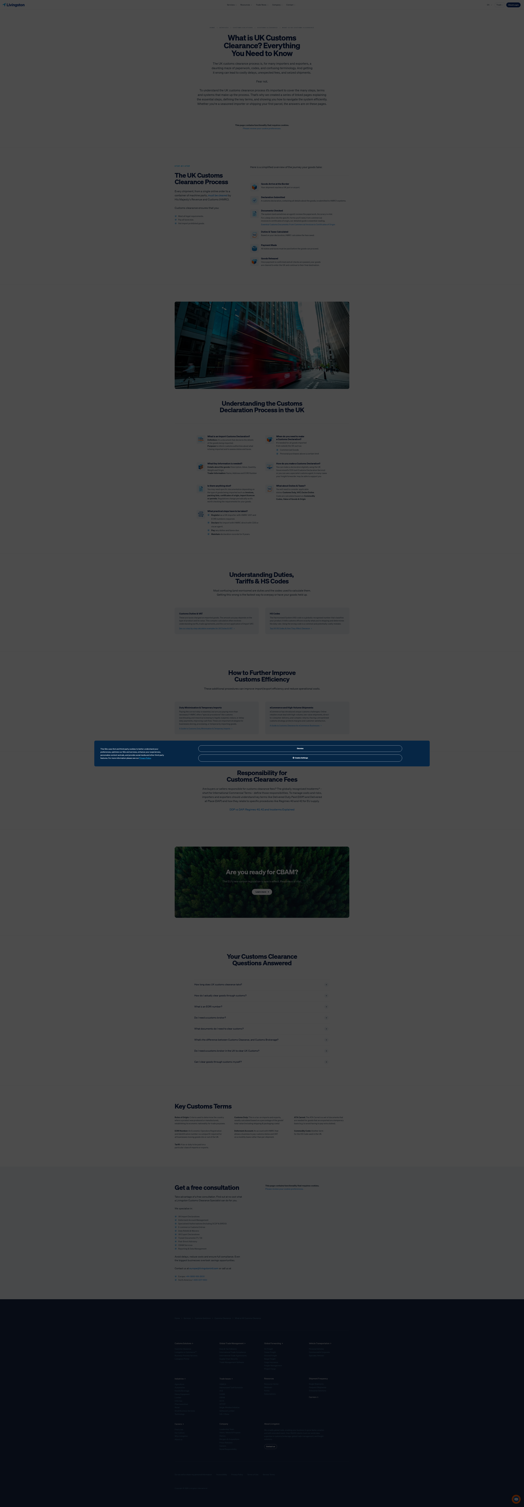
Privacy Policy (145, 758)
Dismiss (300, 748)
